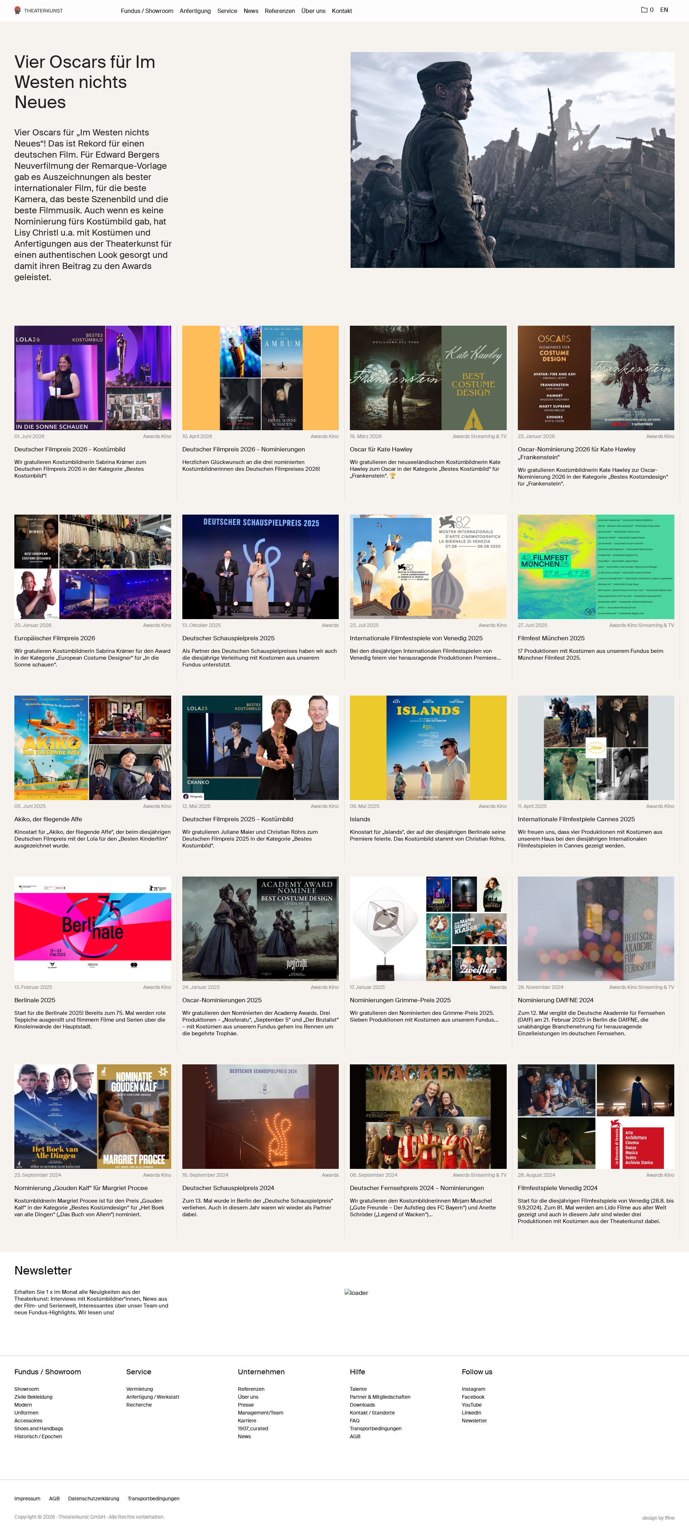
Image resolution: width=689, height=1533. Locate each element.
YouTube (472, 1405)
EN (664, 10)
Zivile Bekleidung (33, 1397)
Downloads (362, 1405)
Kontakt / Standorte (372, 1412)
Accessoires (28, 1420)
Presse (246, 1405)
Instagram (474, 1389)
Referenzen (280, 11)
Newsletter (474, 1420)
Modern (23, 1405)
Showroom (26, 1389)
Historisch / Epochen (38, 1436)
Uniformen (26, 1412)
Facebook (473, 1397)
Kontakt (342, 11)
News (251, 11)
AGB (355, 1436)
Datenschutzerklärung (93, 1498)
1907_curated (253, 1428)
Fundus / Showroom (147, 11)
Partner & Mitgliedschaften (380, 1397)
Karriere (247, 1420)
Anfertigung (195, 11)
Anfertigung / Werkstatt (152, 1397)
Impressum (27, 1498)
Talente (358, 1389)
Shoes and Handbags (38, 1428)
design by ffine (658, 1518)
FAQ (355, 1420)
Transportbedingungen (376, 1428)
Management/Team (260, 1412)
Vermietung (139, 1389)
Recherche (139, 1405)
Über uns (313, 11)
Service (227, 11)
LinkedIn (471, 1412)
